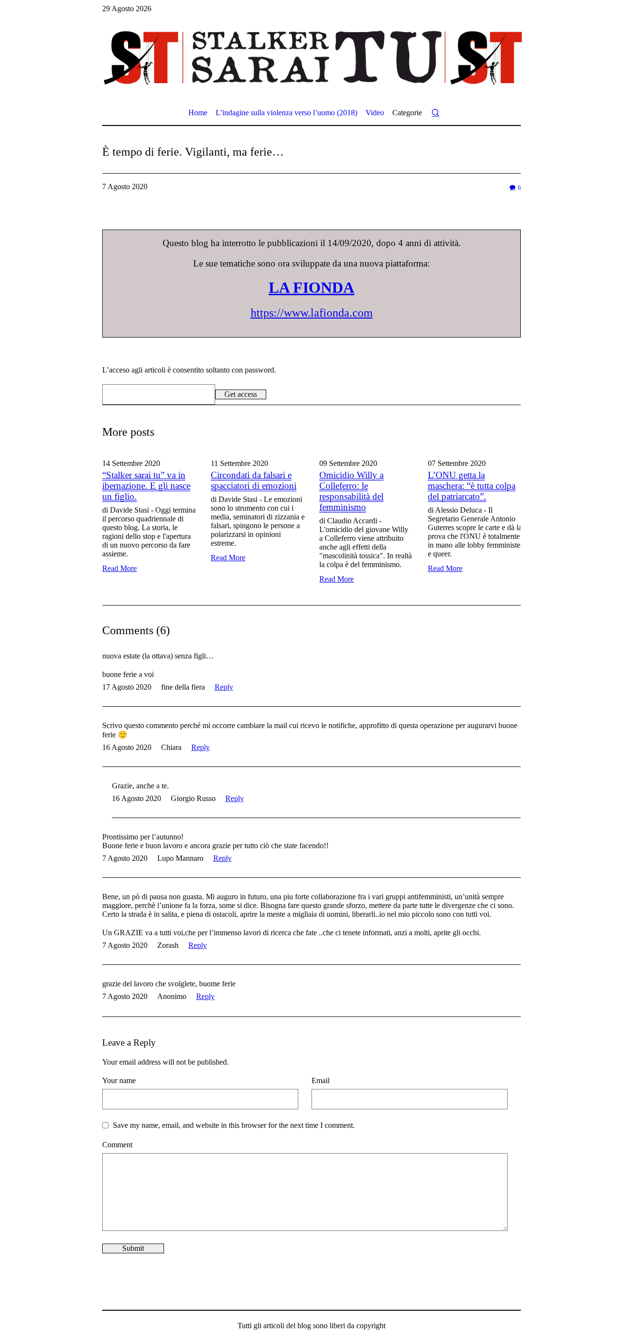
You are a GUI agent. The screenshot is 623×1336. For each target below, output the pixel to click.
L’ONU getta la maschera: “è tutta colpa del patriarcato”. (471, 485)
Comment (117, 1144)
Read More (119, 568)
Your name (119, 1080)
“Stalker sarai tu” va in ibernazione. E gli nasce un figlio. (146, 485)
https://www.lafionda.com (312, 312)
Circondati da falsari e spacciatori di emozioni (253, 480)
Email (321, 1080)
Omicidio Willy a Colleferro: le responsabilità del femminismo (351, 491)
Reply (224, 687)
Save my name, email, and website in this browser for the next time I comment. (234, 1125)
